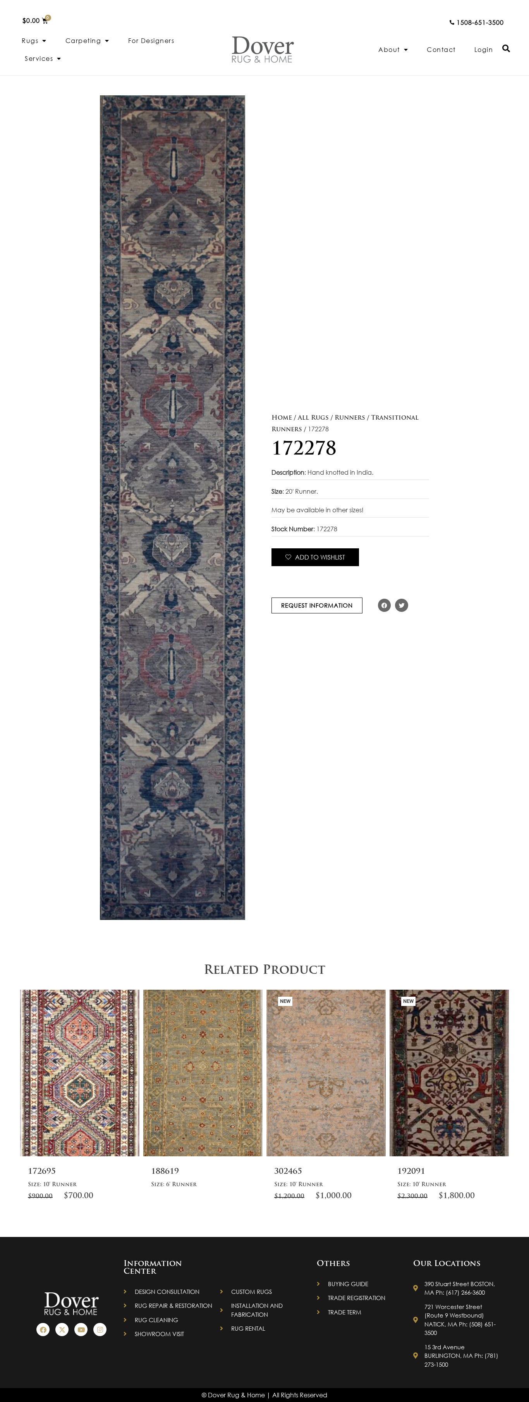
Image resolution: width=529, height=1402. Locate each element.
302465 (288, 1172)
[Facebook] (43, 1329)
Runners (350, 418)
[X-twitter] (62, 1329)
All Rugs (313, 418)
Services (39, 58)
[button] (384, 605)
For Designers (151, 40)
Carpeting (83, 40)
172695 (42, 1172)
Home (281, 418)
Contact (441, 49)
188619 (165, 1172)
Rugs (30, 40)
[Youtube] (81, 1329)
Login (483, 49)
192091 (411, 1172)
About (389, 49)
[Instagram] (99, 1329)
